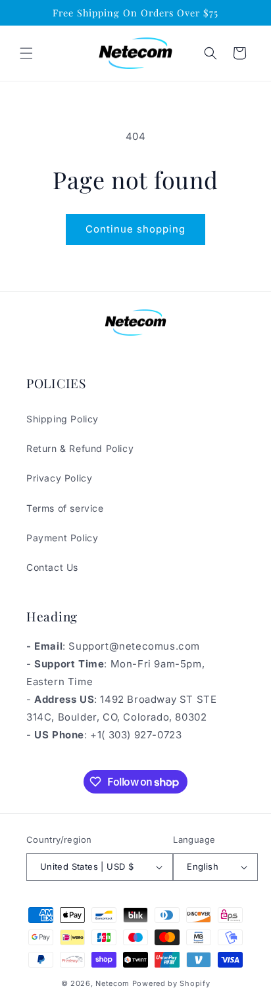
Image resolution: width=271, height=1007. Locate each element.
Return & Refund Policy (80, 448)
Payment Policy (62, 537)
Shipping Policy (62, 418)
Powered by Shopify (171, 983)
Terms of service (65, 508)
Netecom (112, 983)
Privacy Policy (59, 477)
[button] (26, 53)
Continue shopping (135, 229)
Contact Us (52, 567)
